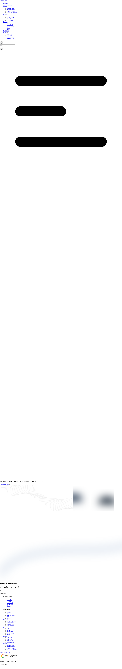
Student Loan (10, 38)
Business (5, 3)
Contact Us (10, 601)
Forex (8, 29)
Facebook (2, 652)
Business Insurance (12, 15)
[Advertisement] (61, 362)
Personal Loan (10, 37)
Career (5, 6)
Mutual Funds (10, 26)
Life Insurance (10, 20)
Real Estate (6, 31)
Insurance (5, 14)
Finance (9, 613)
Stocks (8, 28)
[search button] (1, 43)
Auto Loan (9, 34)
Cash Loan (9, 35)
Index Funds (10, 25)
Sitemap (9, 606)
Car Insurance (10, 17)
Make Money (10, 616)
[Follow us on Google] (9, 656)
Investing (5, 22)
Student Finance (11, 9)
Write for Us (10, 603)
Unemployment (11, 11)
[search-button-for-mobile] (1, 49)
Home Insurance (11, 18)
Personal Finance (7, 5)
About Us (9, 600)
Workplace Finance (12, 12)
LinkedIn (7, 652)
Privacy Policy (10, 604)
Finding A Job (10, 8)
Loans (5, 32)
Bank (8, 23)
